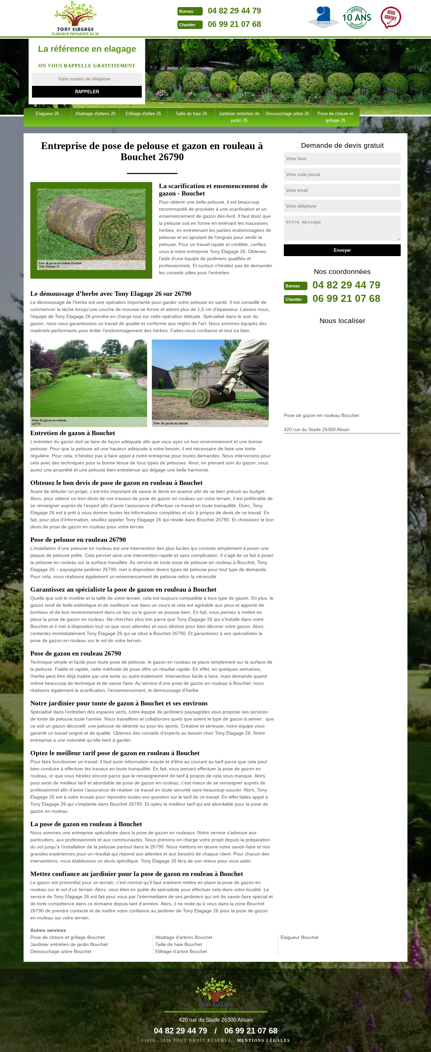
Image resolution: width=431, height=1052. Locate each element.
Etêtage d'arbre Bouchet (181, 951)
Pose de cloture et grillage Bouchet (67, 937)
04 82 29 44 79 (234, 10)
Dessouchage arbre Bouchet (60, 951)
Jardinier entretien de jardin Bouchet (69, 944)
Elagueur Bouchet (299, 937)
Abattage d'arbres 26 (95, 113)
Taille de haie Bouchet (178, 944)
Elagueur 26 (47, 113)
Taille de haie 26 (191, 113)
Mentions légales (263, 1040)
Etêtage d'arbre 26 (143, 113)
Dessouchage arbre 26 (287, 113)
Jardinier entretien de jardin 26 (239, 117)
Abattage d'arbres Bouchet (183, 937)
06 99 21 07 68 (234, 24)
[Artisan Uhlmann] (75, 18)
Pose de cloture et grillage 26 (335, 117)
